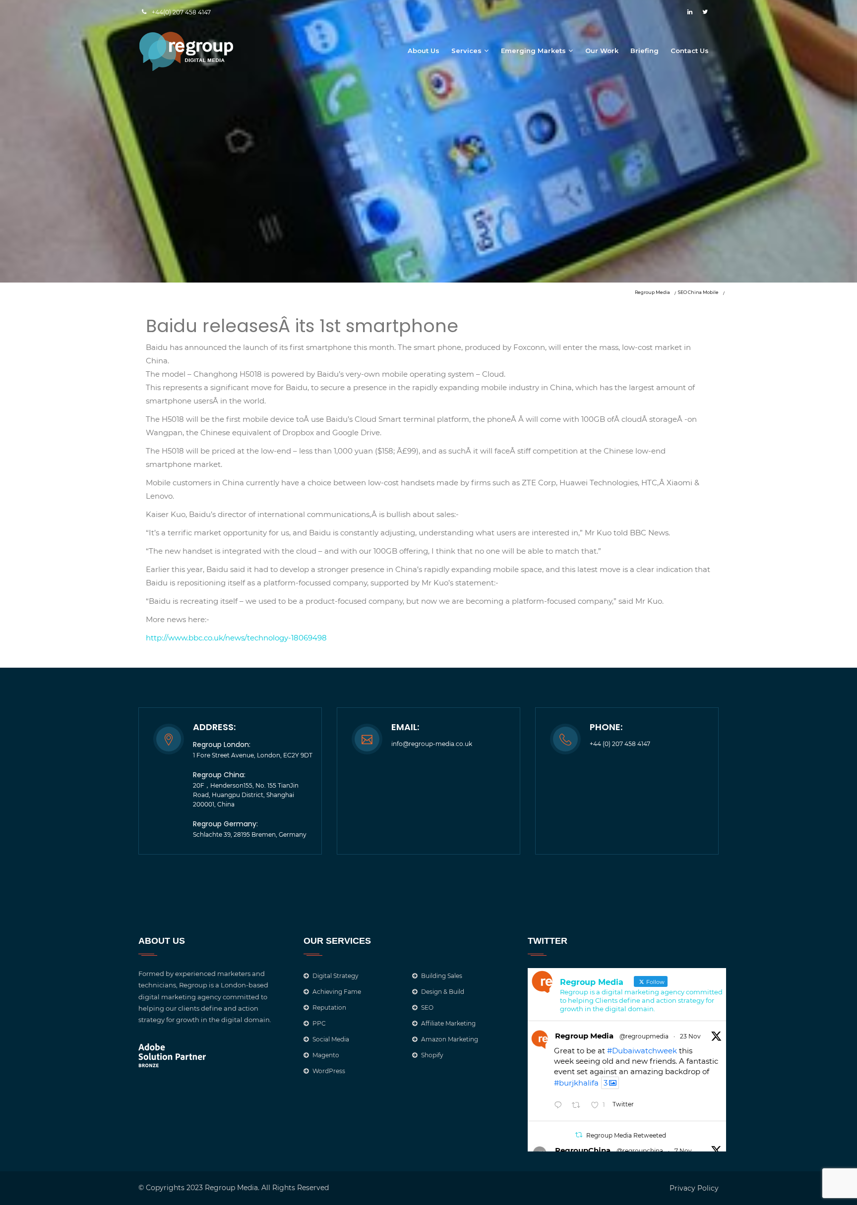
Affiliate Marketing (448, 1023)
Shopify (432, 1055)
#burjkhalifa (576, 1083)
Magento (325, 1055)
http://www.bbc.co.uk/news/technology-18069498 (236, 637)
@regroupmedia (644, 1036)
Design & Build (442, 991)
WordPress (328, 1071)
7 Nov (683, 1150)
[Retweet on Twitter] (578, 1135)
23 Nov (690, 1036)
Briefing (644, 51)
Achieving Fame (336, 991)
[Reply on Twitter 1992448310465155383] (560, 1105)
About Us (423, 51)
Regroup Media (584, 1035)
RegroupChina (583, 1150)
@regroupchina (639, 1150)
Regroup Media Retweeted (626, 1135)
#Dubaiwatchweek (642, 1050)
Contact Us (690, 51)
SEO (427, 1007)
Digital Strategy (335, 975)
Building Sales (441, 975)
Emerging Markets (533, 51)
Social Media (330, 1039)
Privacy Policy (694, 1188)
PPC (319, 1023)
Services (466, 51)
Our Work (601, 51)
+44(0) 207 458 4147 (181, 12)
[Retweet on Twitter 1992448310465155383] (579, 1105)
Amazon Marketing (449, 1039)
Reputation (329, 1007)
